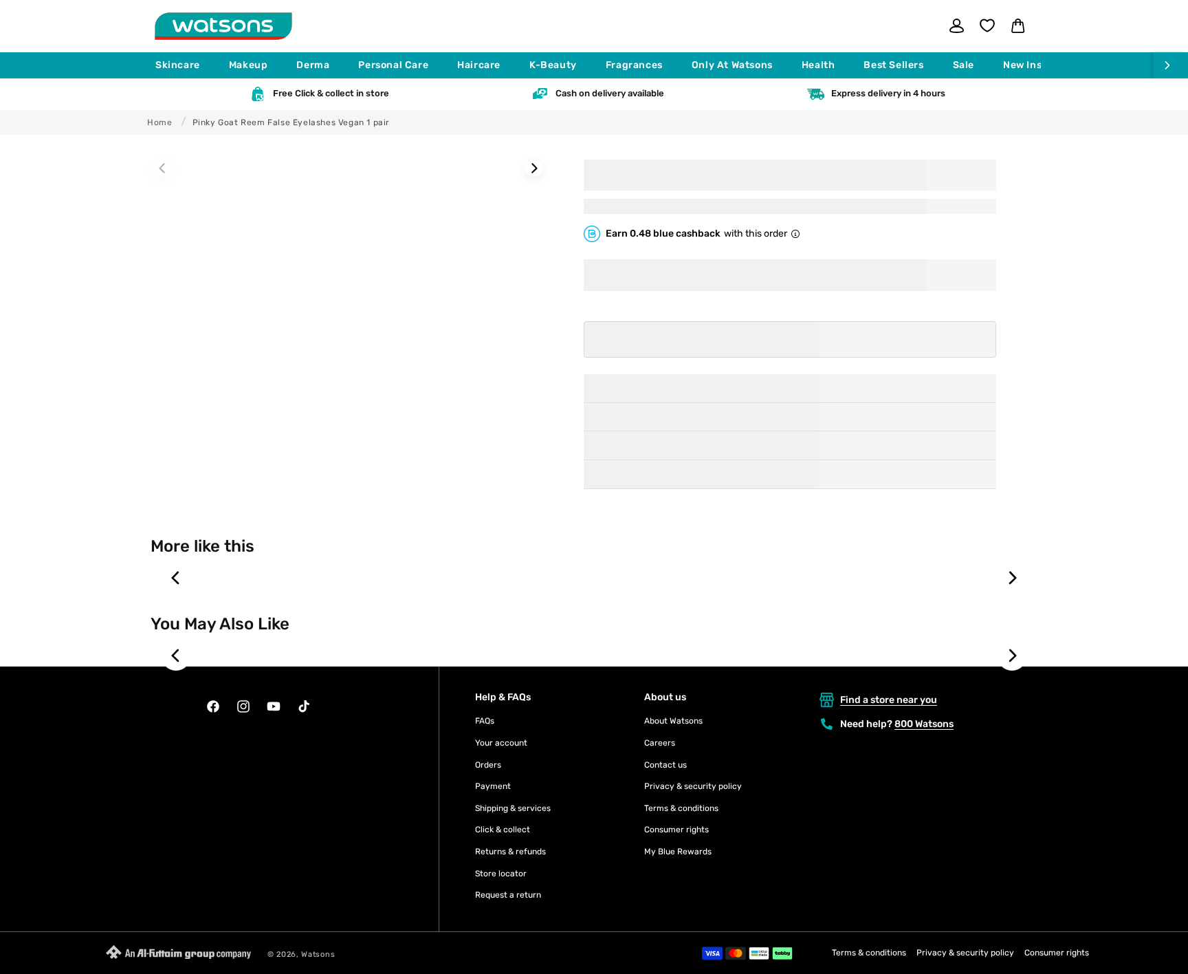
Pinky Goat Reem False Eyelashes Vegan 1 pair (291, 122)
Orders (488, 765)
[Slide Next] (533, 168)
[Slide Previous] (162, 168)
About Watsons (673, 721)
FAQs (484, 721)
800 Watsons (924, 724)
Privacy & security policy (693, 786)
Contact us (665, 765)
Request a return (508, 895)
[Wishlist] (987, 25)
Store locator (501, 873)
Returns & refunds (510, 851)
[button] (184, 65)
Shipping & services (513, 808)
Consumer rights (676, 829)
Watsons (318, 954)
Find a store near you (888, 700)
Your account (501, 743)
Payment (493, 786)
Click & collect (502, 829)
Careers (659, 743)
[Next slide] (1012, 578)
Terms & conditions (681, 808)
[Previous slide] (176, 578)
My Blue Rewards (678, 851)
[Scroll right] (1171, 65)
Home (159, 122)
